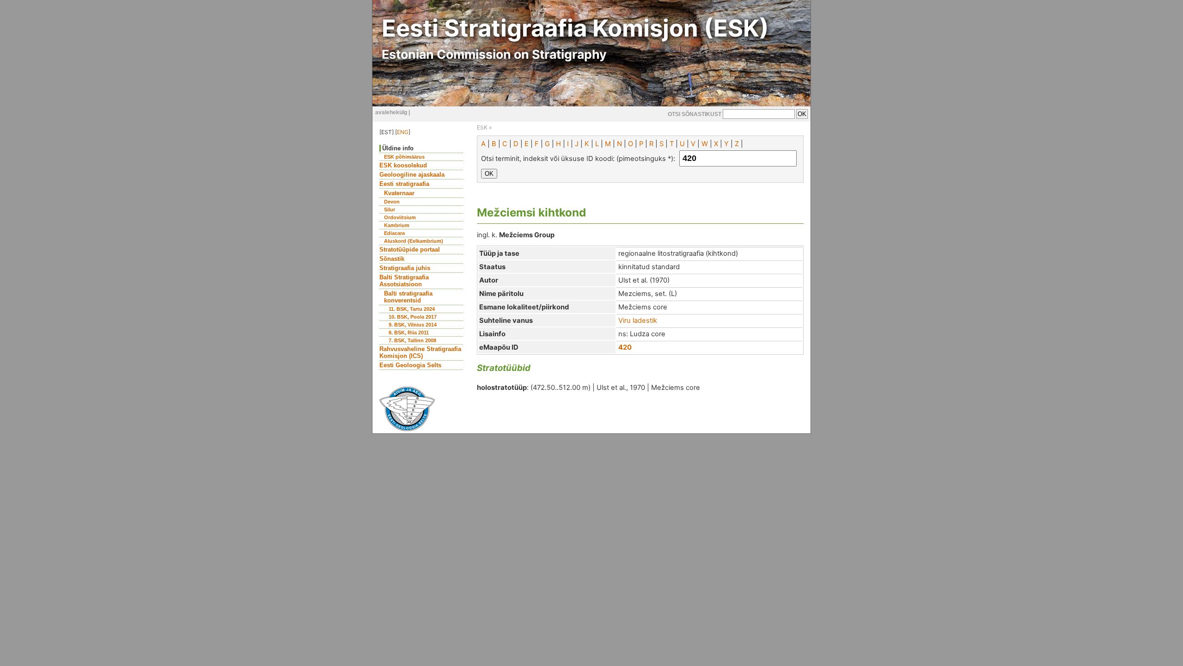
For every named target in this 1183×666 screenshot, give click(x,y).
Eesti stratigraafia (404, 183)
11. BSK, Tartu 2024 (412, 309)
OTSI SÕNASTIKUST (694, 114)
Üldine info (398, 148)
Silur (389, 209)
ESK (482, 127)
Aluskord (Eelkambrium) (413, 241)
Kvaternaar (399, 193)
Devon (392, 201)
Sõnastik (391, 258)
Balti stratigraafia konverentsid (408, 297)
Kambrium (396, 225)
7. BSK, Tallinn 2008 (412, 340)
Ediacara (394, 233)
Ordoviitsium (400, 217)
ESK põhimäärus (404, 157)
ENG (403, 132)
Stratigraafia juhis (404, 268)
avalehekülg (391, 112)
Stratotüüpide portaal (409, 249)
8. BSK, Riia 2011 (409, 332)
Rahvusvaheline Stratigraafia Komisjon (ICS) (420, 352)
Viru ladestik (637, 320)
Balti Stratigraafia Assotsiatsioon (404, 281)
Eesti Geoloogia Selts (410, 365)
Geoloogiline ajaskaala (412, 174)
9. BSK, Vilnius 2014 (413, 324)
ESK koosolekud (403, 165)
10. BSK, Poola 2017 (413, 317)
